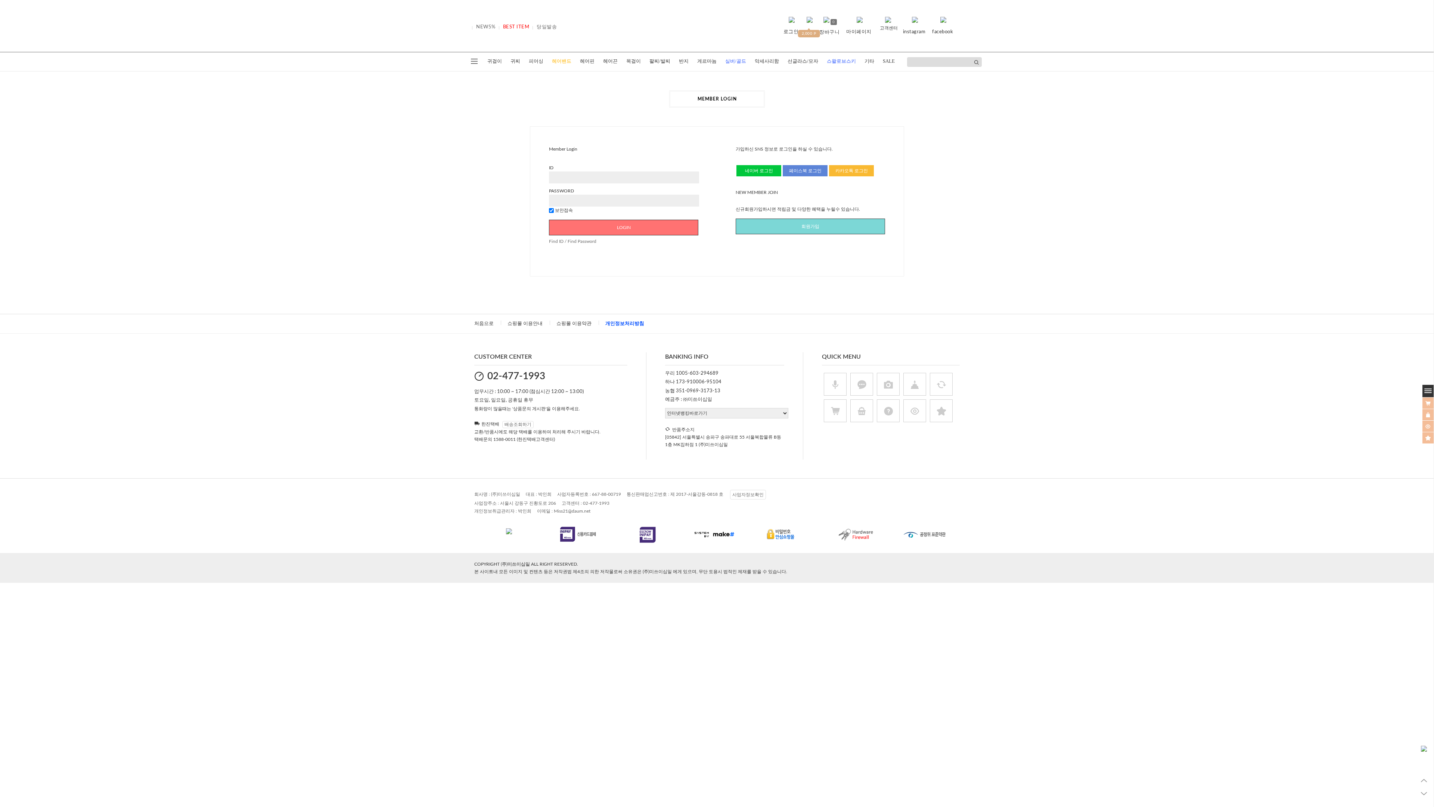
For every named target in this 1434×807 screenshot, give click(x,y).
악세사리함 (767, 61)
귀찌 (515, 61)
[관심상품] (1428, 414)
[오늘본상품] (1428, 426)
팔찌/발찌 (659, 61)
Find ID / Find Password (572, 241)
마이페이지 (859, 32)
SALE (889, 61)
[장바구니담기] (1428, 403)
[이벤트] (1428, 437)
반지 (684, 61)
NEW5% (486, 27)
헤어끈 (610, 61)
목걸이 (633, 61)
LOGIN (624, 227)
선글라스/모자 (803, 61)
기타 (869, 61)
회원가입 (810, 226)
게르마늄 (707, 61)
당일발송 (547, 27)
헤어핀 (587, 61)
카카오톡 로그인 (851, 170)
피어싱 (536, 61)
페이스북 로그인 (805, 170)
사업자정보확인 (748, 494)
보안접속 (563, 210)
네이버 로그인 (759, 170)
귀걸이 (494, 61)
